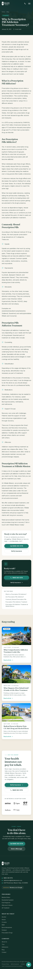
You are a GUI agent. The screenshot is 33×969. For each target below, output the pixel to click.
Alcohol (4, 917)
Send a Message (16, 849)
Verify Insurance (15, 582)
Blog (8, 12)
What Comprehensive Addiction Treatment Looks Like (16, 651)
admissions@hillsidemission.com (12, 880)
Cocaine (4, 922)
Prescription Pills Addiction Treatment (16, 602)
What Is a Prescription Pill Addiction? (16, 594)
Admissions (5, 947)
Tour (3, 944)
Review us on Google (12, 887)
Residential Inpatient (7, 900)
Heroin (4, 919)
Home (3, 12)
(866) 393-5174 (17, 578)
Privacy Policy (5, 964)
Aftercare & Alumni (7, 905)
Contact (4, 952)
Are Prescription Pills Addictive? (15, 597)
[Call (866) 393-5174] (25, 3)
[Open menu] (29, 3)
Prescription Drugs (7, 932)
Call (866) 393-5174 (16, 546)
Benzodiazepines (7, 927)
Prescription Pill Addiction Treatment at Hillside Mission (17, 605)
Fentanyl (4, 930)
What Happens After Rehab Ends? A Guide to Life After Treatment (16, 689)
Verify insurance (16, 551)
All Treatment (5, 908)
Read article (7, 660)
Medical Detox (6, 897)
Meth (3, 925)
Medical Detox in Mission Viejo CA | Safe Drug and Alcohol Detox (16, 727)
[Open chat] (28, 964)
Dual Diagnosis (6, 902)
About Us (4, 942)
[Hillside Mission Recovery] (6, 3)
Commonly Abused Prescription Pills (16, 599)
